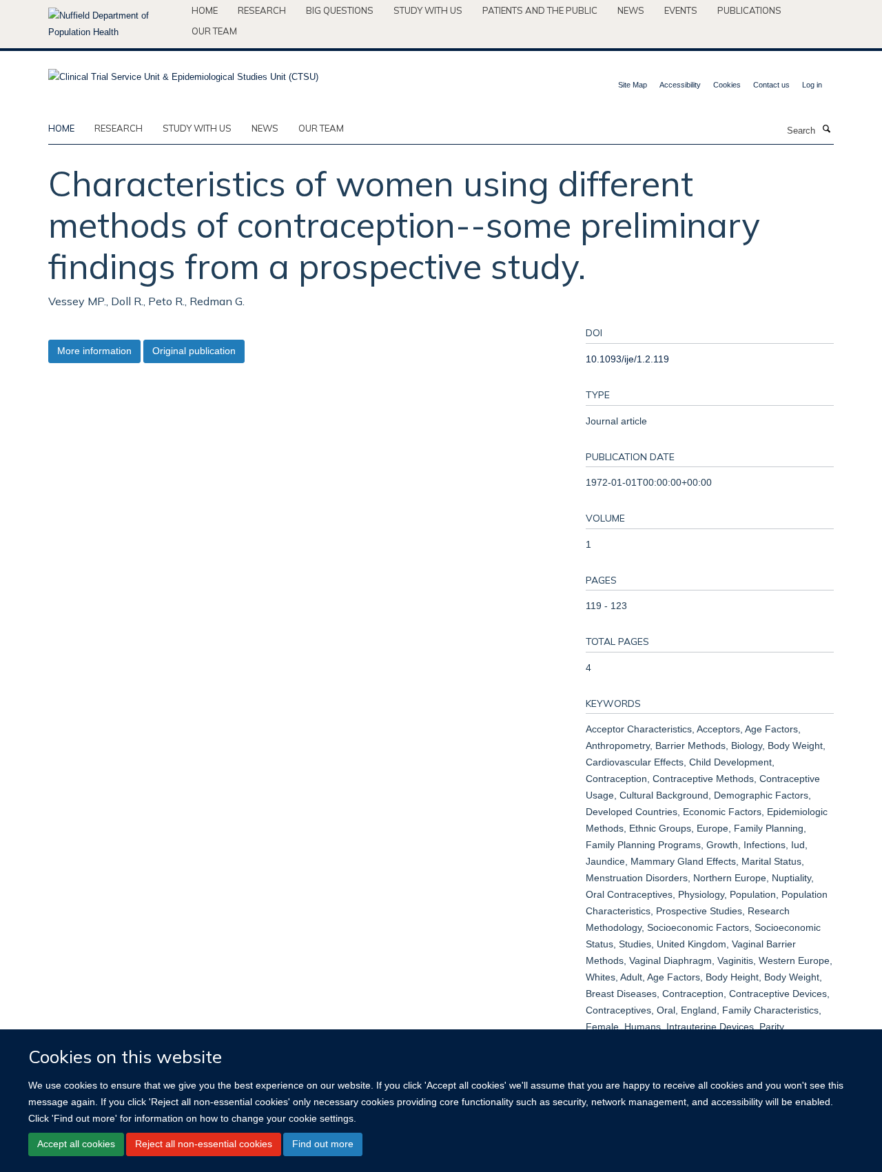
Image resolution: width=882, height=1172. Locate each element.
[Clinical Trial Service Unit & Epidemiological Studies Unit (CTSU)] (183, 73)
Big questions (339, 10)
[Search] (826, 129)
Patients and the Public (539, 10)
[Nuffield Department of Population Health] (114, 24)
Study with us (427, 10)
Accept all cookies (76, 1144)
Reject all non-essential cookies (203, 1144)
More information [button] (94, 350)
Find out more (322, 1144)
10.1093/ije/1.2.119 (627, 358)
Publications (749, 10)
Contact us (771, 85)
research (118, 128)
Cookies (727, 85)
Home (205, 10)
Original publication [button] (194, 350)
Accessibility (680, 85)
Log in (812, 85)
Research (262, 10)
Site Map (632, 85)
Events (680, 10)
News (630, 10)
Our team (214, 31)
